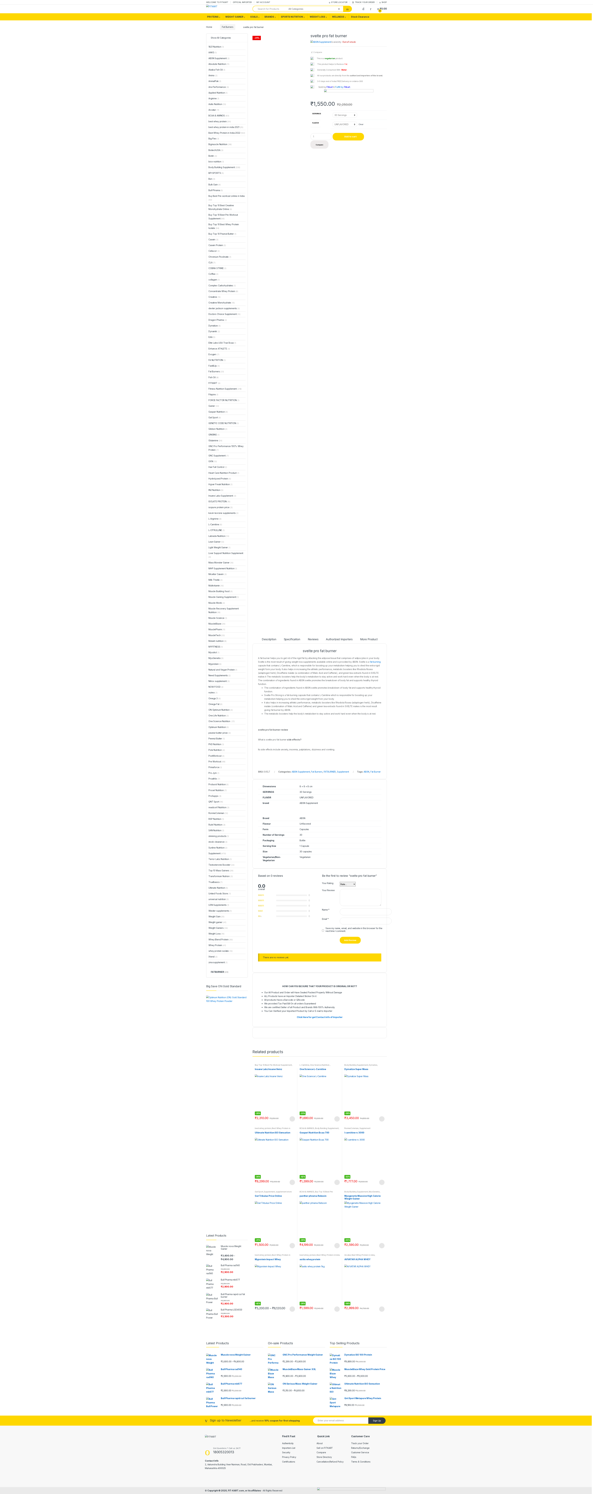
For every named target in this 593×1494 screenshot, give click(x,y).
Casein (213, 239)
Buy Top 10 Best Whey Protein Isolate (223, 226)
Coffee (213, 274)
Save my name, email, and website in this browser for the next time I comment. (354, 929)
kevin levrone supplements (223, 513)
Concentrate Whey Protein (223, 291)
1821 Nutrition (216, 46)
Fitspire (213, 394)
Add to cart (350, 136)
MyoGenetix (374, 1192)
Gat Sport (259, 1192)
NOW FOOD (215, 686)
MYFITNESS (215, 646)
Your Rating (327, 883)
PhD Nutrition (216, 744)
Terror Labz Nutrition (220, 859)
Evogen (213, 354)
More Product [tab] (369, 639)
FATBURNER (330, 771)
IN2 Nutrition (215, 490)
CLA (211, 262)
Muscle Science (217, 618)
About (319, 1443)
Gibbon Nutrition (217, 429)
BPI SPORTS (216, 173)
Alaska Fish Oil (216, 69)
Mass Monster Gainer (220, 562)
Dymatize (373, 1065)
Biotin (212, 156)
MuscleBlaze (216, 623)
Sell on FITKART (325, 1448)
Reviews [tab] (313, 639)
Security (286, 1452)
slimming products (218, 836)
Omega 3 (214, 698)
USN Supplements (218, 905)
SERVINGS (316, 114)
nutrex (212, 692)
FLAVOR (315, 123)
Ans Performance (218, 87)
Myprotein (214, 664)
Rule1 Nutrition (216, 824)
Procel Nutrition (217, 790)
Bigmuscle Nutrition (220, 144)
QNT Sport (215, 801)
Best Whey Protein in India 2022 (226, 133)
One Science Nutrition (320, 1065)
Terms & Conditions (360, 1461)
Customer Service (360, 1452)
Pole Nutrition (216, 750)
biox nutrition (216, 161)
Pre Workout (216, 761)
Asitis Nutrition (217, 104)
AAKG (212, 52)
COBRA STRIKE (217, 268)
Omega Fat (215, 704)
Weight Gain (216, 916)
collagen (214, 279)
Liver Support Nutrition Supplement (225, 555)
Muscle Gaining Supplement (223, 597)
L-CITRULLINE (216, 530)
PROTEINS (213, 16)
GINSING (213, 434)
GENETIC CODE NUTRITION (223, 423)
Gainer (213, 406)
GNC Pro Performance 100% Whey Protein (226, 448)
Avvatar (347, 1255)
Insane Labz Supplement (222, 495)
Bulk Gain (214, 184)
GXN (212, 461)
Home (209, 27)
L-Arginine (214, 518)
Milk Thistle (215, 580)
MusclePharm (216, 629)
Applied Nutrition (217, 92)
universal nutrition (218, 899)
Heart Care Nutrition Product (223, 473)
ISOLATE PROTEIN (219, 501)
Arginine (213, 98)
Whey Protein (217, 945)
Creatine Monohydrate (221, 302)
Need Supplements (219, 675)
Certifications (288, 1461)
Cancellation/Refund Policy (330, 1461)
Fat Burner (375, 771)
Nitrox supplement (219, 681)
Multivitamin (216, 585)
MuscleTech (216, 635)
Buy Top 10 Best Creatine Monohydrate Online (221, 207)
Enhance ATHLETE (219, 348)
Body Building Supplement (356, 1065)
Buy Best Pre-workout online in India (226, 198)
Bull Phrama (215, 190)
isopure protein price (220, 507)
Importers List (288, 1448)
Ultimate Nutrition (218, 887)
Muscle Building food (220, 591)
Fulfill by (339, 87)
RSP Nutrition (216, 819)
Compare (317, 52)
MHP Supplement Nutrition (222, 568)
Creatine (214, 297)
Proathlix (214, 778)
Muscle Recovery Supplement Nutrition (223, 610)
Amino (212, 75)
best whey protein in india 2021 (225, 127)
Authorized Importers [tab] (339, 639)
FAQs (353, 1457)
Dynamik (214, 331)
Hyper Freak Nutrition (220, 484)
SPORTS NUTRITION (292, 16)
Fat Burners (227, 27)
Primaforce (215, 767)
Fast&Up (214, 365)
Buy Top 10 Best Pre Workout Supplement (273, 1065)
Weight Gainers (218, 928)
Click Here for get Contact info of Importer (320, 1017)
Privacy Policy (289, 1457)
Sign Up (377, 1420)
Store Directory (324, 1457)
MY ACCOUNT (263, 2)
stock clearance (217, 841)
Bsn (211, 179)
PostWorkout (216, 755)
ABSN (366, 771)
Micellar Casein (217, 574)
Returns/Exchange (360, 1448)
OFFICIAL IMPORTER (242, 2)
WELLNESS (338, 16)
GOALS (254, 16)
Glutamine (215, 440)
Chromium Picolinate (219, 256)
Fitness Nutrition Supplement (225, 388)
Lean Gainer (216, 541)
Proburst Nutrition (218, 784)
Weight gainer (217, 922)
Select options (292, 1119)
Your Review (328, 890)
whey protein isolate (220, 951)
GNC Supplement (218, 455)
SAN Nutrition (216, 830)
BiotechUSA (215, 150)
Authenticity (288, 1443)
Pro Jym (213, 773)
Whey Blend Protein (220, 939)
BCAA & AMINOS (307, 1128)
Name (325, 909)
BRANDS (269, 16)
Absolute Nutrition (218, 64)
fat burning (375, 661)
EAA (211, 337)
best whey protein (263, 1128)
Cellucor (214, 251)
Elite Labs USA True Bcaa (222, 342)
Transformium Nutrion (220, 876)
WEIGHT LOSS (317, 16)
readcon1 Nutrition (218, 807)
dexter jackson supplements (224, 308)
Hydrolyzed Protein (219, 478)
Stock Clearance (360, 16)
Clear (361, 124)
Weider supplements (220, 910)
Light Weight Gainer (219, 547)
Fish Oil (213, 377)
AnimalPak (214, 81)
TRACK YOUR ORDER (365, 2)
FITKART (214, 383)
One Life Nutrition (218, 715)
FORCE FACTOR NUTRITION (223, 400)
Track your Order (360, 1443)
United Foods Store (219, 893)
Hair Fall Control (217, 467)
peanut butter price (219, 732)
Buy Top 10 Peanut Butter (222, 233)
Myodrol (213, 652)
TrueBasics (215, 882)
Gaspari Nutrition (218, 411)
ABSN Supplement (301, 771)
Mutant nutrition (217, 641)
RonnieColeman (351, 1128)
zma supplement (217, 962)
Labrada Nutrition (218, 536)
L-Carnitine (304, 1065)
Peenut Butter (216, 738)
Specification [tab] (292, 639)
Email (325, 919)
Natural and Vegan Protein (222, 669)
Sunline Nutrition (217, 847)
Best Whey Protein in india (363, 1255)
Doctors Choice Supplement (224, 314)
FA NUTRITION (217, 360)
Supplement (343, 771)
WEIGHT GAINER (234, 16)
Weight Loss (216, 933)
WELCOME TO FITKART (217, 2)
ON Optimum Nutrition (220, 709)
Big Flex (213, 138)
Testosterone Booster (221, 864)
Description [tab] (269, 639)
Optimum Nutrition (218, 727)
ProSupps (214, 796)
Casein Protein (217, 245)
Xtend (212, 956)
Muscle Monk (216, 603)
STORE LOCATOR (339, 2)
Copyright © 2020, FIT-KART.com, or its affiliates (234, 1490)
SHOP (384, 2)
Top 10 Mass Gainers (220, 870)
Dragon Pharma (217, 320)
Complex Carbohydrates (222, 285)
